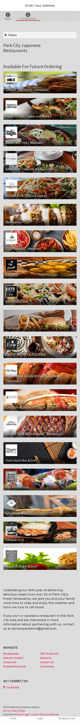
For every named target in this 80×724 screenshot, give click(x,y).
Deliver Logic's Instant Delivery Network (37, 714)
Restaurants (11, 653)
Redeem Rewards (14, 666)
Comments (47, 666)
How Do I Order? (13, 658)
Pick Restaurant (28, 16)
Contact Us (47, 662)
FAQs (22, 710)
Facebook (12, 687)
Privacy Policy (10, 710)
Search (7, 16)
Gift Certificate (49, 653)
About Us (46, 658)
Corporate (9, 662)
